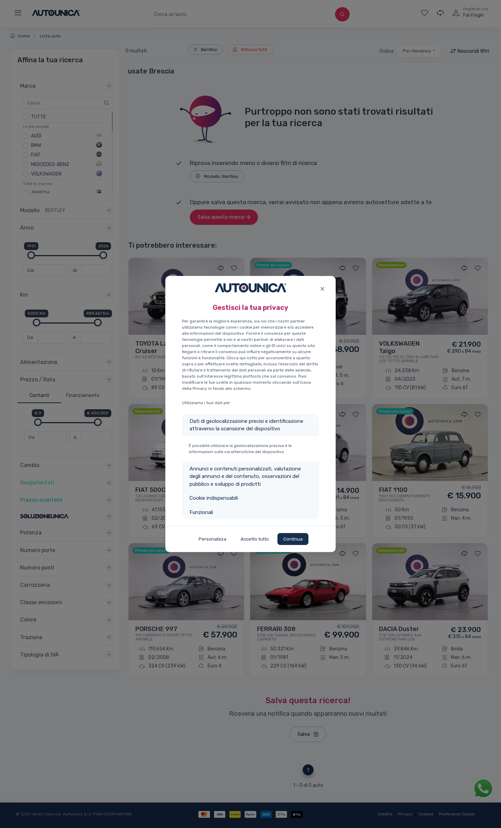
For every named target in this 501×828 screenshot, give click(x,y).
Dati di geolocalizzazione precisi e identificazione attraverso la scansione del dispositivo (246, 425)
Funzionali (201, 512)
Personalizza (212, 539)
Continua (293, 539)
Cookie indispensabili (213, 498)
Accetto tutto (255, 539)
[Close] (322, 288)
